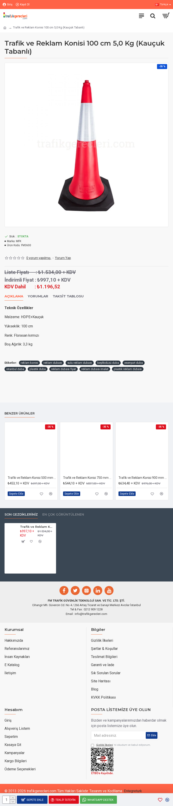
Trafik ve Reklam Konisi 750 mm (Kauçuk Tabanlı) (87, 477)
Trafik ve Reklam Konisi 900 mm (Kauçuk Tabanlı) (142, 477)
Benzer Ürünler (20, 413)
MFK (18, 241)
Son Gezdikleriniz (21, 514)
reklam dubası (52, 362)
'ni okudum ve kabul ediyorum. (123, 744)
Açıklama (14, 296)
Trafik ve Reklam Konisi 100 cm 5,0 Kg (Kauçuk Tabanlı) (37, 526)
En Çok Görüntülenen (63, 514)
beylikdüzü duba (108, 362)
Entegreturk (133, 791)
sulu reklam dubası (79, 362)
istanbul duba (15, 369)
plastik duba (38, 369)
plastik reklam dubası (128, 369)
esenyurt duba (133, 362)
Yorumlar (38, 296)
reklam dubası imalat (94, 369)
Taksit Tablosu (68, 296)
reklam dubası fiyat (63, 369)
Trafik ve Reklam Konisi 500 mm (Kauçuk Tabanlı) (32, 477)
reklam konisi (29, 362)
